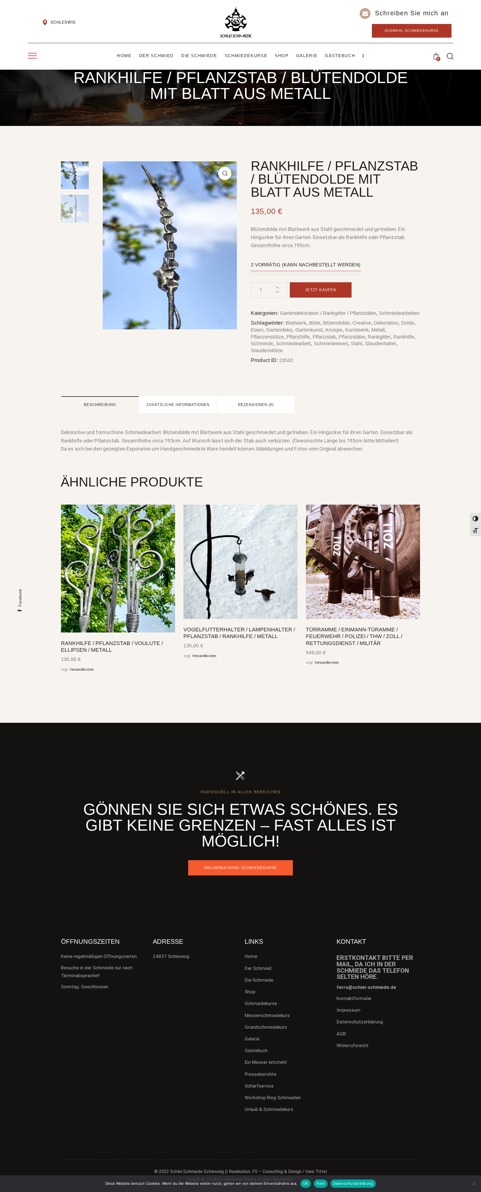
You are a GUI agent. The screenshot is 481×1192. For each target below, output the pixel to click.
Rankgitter (379, 337)
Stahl (356, 343)
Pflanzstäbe (352, 337)
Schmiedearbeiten (399, 313)
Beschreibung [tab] (100, 405)
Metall (378, 330)
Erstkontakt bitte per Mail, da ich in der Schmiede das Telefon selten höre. (375, 967)
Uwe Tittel (316, 1171)
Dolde (407, 323)
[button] (224, 173)
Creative (361, 323)
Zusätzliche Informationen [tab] (177, 405)
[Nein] (474, 1183)
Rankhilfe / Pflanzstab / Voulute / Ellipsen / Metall (112, 646)
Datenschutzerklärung (353, 1183)
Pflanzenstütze (267, 337)
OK (305, 1183)
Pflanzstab (324, 337)
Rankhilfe (403, 337)
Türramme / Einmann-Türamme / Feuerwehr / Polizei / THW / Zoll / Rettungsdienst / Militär (354, 636)
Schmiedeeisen (331, 343)
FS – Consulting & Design (276, 1171)
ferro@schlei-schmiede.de (366, 987)
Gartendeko (279, 330)
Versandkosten (82, 669)
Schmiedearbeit (293, 343)
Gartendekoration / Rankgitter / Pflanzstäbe (328, 313)
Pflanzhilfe (298, 337)
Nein (320, 1183)
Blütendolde (336, 323)
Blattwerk (296, 323)
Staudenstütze (267, 350)
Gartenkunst (309, 330)
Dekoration (386, 323)
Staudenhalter (380, 343)
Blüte (314, 323)
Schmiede (262, 343)
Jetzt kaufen (320, 290)
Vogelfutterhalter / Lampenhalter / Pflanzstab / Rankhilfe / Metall (239, 633)
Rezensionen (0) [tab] (256, 405)
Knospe (333, 330)
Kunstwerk (357, 330)
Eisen (257, 330)
